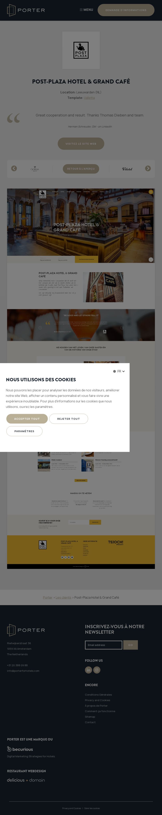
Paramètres (24, 431)
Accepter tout (27, 419)
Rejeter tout (68, 419)
